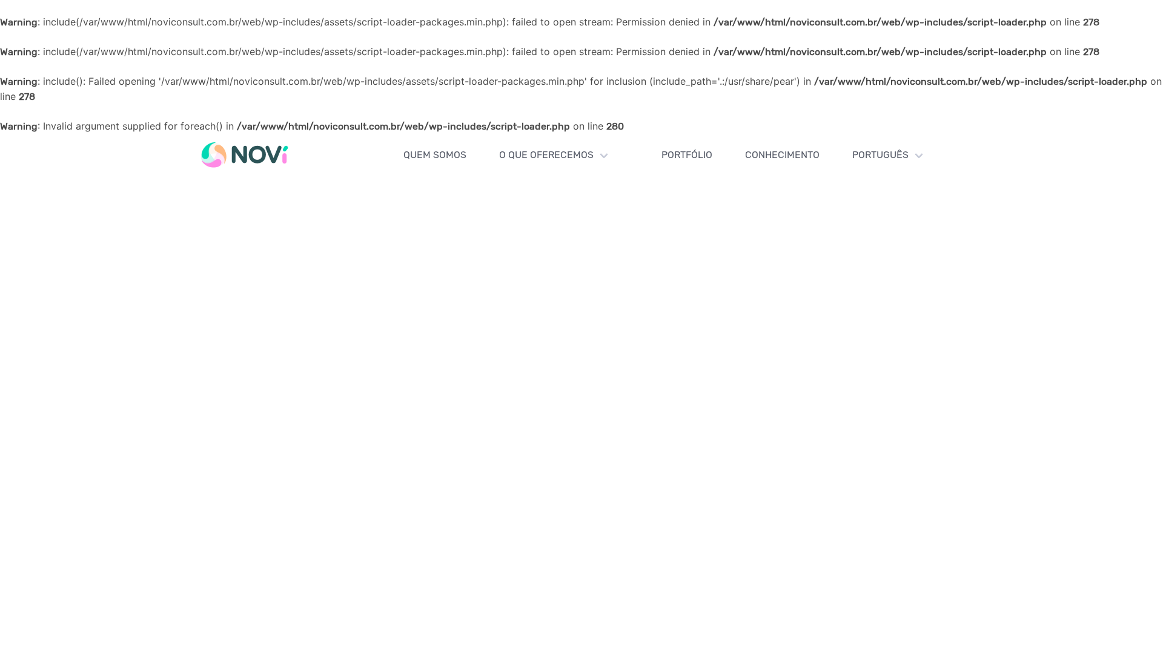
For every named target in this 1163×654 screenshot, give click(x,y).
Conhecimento (782, 154)
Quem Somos (434, 154)
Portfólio (686, 154)
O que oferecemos (546, 154)
